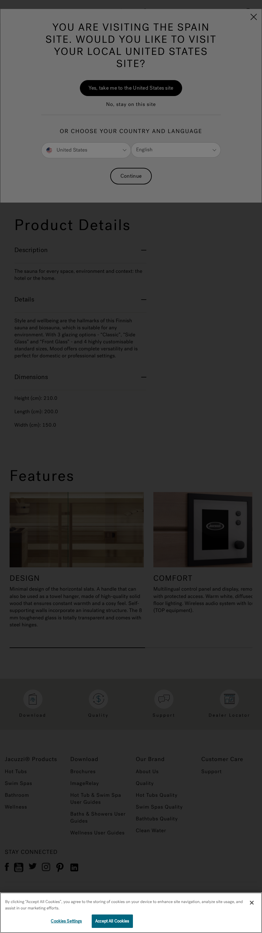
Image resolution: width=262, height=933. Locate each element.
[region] (131, 912)
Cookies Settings (66, 921)
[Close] (252, 903)
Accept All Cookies (112, 921)
